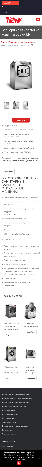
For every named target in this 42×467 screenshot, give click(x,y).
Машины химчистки (9, 422)
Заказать (21, 120)
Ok (19, 463)
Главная (4, 42)
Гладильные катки (8, 410)
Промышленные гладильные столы (15, 426)
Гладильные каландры (10, 414)
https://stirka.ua (7, 447)
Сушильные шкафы (9, 434)
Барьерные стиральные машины (21, 42)
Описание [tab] (9, 171)
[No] (39, 458)
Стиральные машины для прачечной (22, 161)
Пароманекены (7, 430)
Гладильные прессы (9, 418)
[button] (21, 120)
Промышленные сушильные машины (15, 402)
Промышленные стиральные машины (15, 394)
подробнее (11, 335)
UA (6, 13)
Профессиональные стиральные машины (17, 398)
